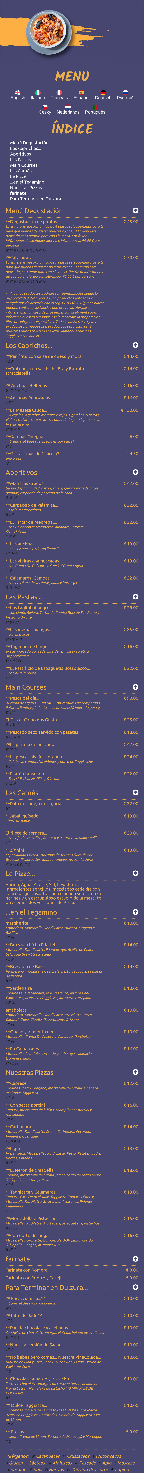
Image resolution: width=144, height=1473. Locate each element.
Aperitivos (20, 153)
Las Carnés (21, 170)
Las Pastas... (22, 159)
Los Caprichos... (25, 148)
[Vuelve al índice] (135, 211)
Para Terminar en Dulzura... (37, 198)
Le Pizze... (20, 176)
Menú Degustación (29, 142)
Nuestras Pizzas (26, 187)
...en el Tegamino (27, 181)
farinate (18, 193)
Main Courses (23, 165)
